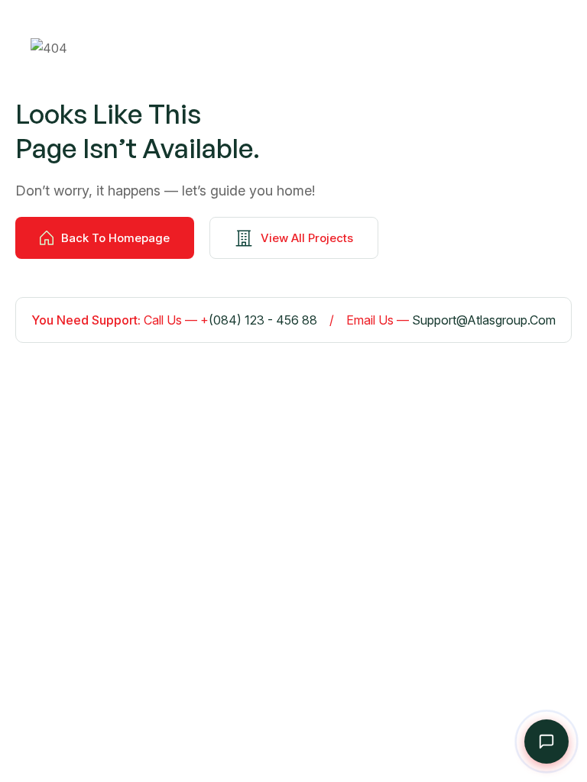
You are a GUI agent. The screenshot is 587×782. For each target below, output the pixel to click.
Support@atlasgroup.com (484, 320)
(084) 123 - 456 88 (263, 320)
